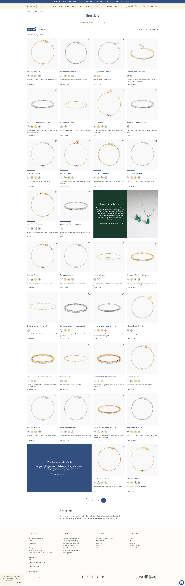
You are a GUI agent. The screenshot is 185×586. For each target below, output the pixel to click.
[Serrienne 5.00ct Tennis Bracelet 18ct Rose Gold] (109, 366)
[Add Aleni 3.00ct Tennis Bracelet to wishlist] (89, 192)
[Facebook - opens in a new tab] (82, 577)
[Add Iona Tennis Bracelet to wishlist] (89, 39)
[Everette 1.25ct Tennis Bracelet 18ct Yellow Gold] (142, 265)
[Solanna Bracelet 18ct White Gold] (42, 417)
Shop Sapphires (67, 553)
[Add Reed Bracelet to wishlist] (89, 345)
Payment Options (135, 545)
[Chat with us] (181, 582)
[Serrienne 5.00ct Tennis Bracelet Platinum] (76, 316)
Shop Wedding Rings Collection (72, 550)
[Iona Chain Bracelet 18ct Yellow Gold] (42, 214)
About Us (118, 6)
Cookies (132, 543)
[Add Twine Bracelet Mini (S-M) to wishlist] (56, 294)
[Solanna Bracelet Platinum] (76, 265)
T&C (131, 541)
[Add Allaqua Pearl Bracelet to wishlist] (123, 39)
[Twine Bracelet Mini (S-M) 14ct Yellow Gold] (42, 316)
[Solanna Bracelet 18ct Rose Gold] (142, 366)
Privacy (132, 538)
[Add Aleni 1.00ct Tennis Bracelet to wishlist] (156, 90)
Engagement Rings (55, 6)
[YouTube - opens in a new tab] (102, 577)
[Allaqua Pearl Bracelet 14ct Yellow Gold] (142, 316)
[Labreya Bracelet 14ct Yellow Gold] (76, 112)
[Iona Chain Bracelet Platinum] (142, 163)
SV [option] (128, 126)
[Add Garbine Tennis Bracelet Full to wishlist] (156, 39)
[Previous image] (30, 53)
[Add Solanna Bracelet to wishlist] (56, 39)
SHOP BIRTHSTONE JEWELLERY (109, 223)
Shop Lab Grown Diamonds (71, 548)
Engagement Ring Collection (71, 538)
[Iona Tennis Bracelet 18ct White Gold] (142, 417)
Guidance (108, 6)
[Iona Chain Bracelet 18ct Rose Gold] (109, 468)
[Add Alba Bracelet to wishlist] (123, 90)
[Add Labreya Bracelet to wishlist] (89, 90)
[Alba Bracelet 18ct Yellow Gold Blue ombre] (109, 112)
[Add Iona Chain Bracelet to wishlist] (156, 141)
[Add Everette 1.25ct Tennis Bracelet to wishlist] (56, 90)
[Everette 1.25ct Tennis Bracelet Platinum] (42, 112)
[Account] (135, 6)
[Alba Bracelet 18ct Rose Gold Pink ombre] (76, 163)
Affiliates (99, 548)
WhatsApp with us (34, 560)
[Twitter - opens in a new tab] (97, 577)
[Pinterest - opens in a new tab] (87, 577)
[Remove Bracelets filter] (37, 34)
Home (28, 11)
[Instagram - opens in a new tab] (92, 577)
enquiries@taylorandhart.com (37, 562)
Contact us (140, 6)
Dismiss (18, 582)
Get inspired (58, 474)
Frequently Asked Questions (104, 538)
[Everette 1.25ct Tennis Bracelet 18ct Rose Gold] (109, 417)
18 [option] (32, 75)
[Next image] (56, 53)
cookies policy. (9, 580)
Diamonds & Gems (85, 6)
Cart (148, 6)
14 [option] (94, 75)
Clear (41, 34)
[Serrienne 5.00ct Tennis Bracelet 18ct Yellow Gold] (42, 366)
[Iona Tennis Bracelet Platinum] (76, 61)
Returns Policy (134, 548)
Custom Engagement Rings (71, 541)
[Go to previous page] (81, 500)
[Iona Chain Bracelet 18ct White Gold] (76, 417)
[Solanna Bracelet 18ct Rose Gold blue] (42, 265)
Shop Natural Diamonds (70, 545)
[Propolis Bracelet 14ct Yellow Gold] (109, 265)
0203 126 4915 (33, 557)
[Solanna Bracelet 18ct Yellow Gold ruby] (142, 468)
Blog (97, 545)
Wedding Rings (70, 6)
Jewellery (98, 6)
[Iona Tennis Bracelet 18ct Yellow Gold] (109, 163)
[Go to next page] (103, 500)
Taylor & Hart (35, 6)
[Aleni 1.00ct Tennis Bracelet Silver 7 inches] (142, 112)
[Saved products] (144, 6)
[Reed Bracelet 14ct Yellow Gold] (76, 366)
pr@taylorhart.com (34, 571)
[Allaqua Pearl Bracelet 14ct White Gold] (109, 61)
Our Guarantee (100, 541)
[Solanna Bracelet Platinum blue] (42, 163)
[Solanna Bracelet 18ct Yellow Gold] (42, 61)
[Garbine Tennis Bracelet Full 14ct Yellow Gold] (142, 61)
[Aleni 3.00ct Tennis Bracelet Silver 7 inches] (76, 214)
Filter (33, 29)
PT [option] (28, 75)
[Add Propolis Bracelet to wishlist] (123, 243)
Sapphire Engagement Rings (71, 543)
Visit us (129, 6)
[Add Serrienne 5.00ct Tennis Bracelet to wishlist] (89, 294)
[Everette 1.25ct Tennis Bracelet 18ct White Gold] (109, 316)
